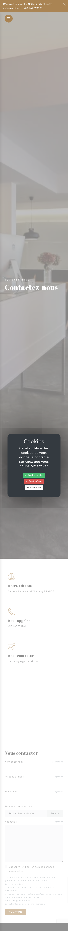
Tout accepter (35, 475)
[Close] (64, 4)
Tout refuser (35, 481)
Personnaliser (34, 487)
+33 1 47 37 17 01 (33, 8)
